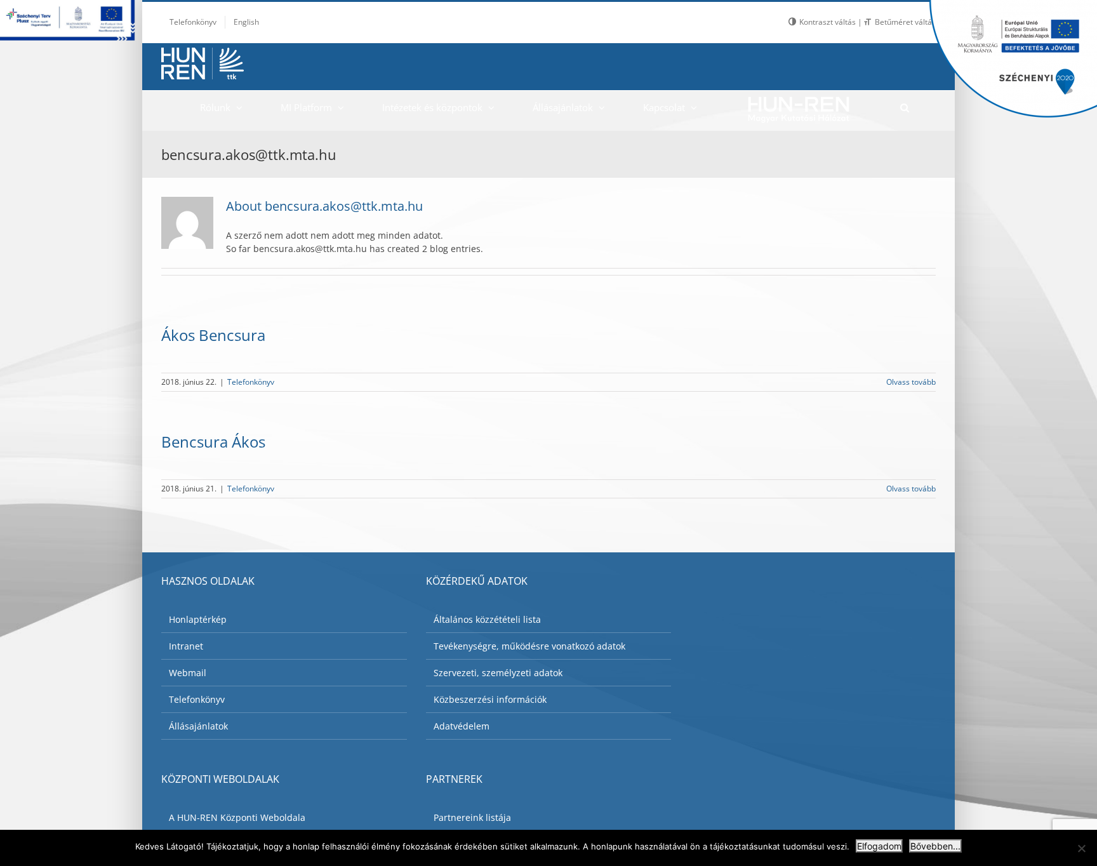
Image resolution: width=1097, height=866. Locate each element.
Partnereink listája (472, 817)
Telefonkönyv (250, 381)
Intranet (186, 646)
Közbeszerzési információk (490, 699)
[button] (904, 107)
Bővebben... (935, 846)
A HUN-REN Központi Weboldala (237, 817)
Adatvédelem (461, 726)
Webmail (187, 673)
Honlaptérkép (198, 619)
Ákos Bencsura (213, 334)
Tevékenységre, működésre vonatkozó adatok (529, 646)
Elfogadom (879, 846)
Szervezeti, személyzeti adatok (498, 673)
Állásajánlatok (198, 726)
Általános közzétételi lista (487, 619)
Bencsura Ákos (213, 441)
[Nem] (1081, 848)
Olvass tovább (911, 381)
